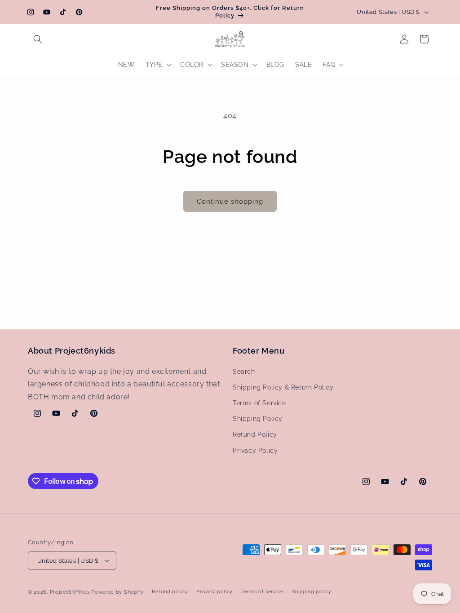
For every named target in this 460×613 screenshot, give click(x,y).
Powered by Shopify (117, 592)
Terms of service (262, 592)
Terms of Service (259, 403)
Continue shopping (230, 201)
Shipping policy (312, 592)
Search (244, 371)
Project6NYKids (70, 592)
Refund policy (170, 592)
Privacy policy (214, 592)
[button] (38, 39)
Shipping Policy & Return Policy (283, 387)
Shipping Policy (258, 418)
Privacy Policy (255, 450)
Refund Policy (255, 434)
